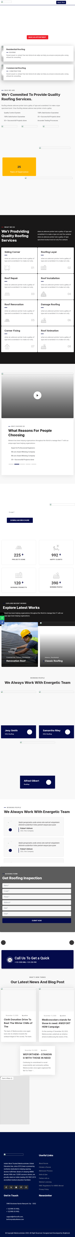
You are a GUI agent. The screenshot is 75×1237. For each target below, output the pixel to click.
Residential (16, 657)
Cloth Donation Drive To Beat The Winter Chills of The (18, 1023)
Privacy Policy (44, 1189)
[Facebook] (2, 622)
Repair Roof (51, 660)
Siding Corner (12, 252)
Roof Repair (11, 278)
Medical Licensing (45, 1182)
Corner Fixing (12, 330)
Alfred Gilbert (31, 780)
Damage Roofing (50, 304)
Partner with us (44, 1178)
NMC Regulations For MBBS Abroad (51, 1186)
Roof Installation (50, 278)
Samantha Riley (51, 730)
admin (26, 1015)
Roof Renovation (14, 304)
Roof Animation (50, 330)
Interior (9, 657)
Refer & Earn (43, 1174)
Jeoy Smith (11, 730)
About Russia (43, 1163)
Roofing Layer (49, 252)
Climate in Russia (45, 1167)
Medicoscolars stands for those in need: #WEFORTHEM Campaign (56, 1023)
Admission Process (46, 1171)
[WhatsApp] (2, 618)
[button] (3, 942)
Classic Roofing (15, 660)
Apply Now (61, 2)
